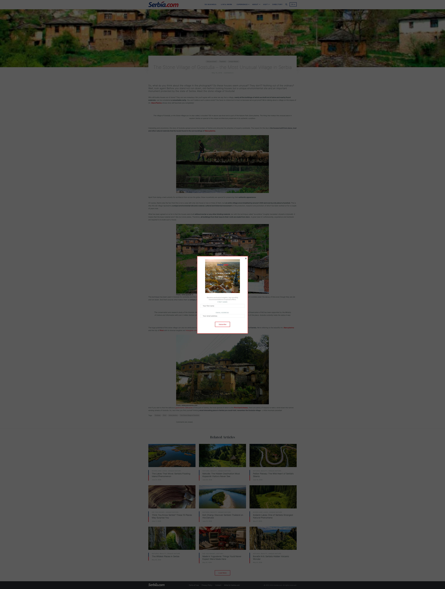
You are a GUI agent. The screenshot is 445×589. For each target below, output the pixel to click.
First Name (222, 302)
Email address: (222, 313)
